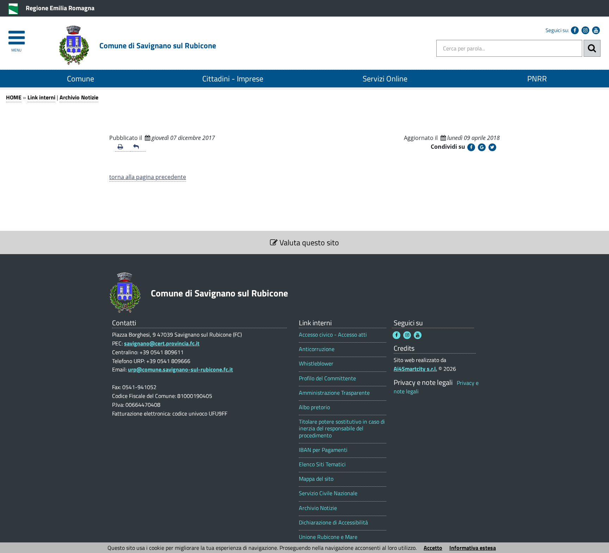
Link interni (41, 97)
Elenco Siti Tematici (322, 464)
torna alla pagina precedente (147, 177)
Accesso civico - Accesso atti (333, 334)
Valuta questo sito (308, 242)
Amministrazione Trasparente (334, 392)
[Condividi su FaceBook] (471, 147)
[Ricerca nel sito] (592, 48)
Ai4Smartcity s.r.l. (415, 368)
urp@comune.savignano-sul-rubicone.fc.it (180, 369)
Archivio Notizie (79, 97)
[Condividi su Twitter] (492, 147)
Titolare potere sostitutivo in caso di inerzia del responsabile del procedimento (342, 428)
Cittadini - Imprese (232, 78)
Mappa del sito (316, 478)
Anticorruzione (316, 349)
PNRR (537, 78)
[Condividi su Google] (482, 147)
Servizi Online (385, 78)
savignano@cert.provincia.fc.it (161, 343)
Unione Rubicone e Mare (328, 537)
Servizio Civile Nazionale (328, 493)
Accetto (433, 547)
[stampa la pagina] (122, 147)
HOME (13, 97)
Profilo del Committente (327, 378)
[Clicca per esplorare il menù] (16, 34)
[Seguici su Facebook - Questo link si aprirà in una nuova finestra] (575, 30)
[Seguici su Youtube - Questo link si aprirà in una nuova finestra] (596, 30)
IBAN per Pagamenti (323, 450)
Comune (80, 78)
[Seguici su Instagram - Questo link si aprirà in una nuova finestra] (585, 30)
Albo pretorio (314, 407)
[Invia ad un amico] (138, 147)
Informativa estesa (472, 547)
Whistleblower (316, 363)
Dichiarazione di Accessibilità (333, 522)
